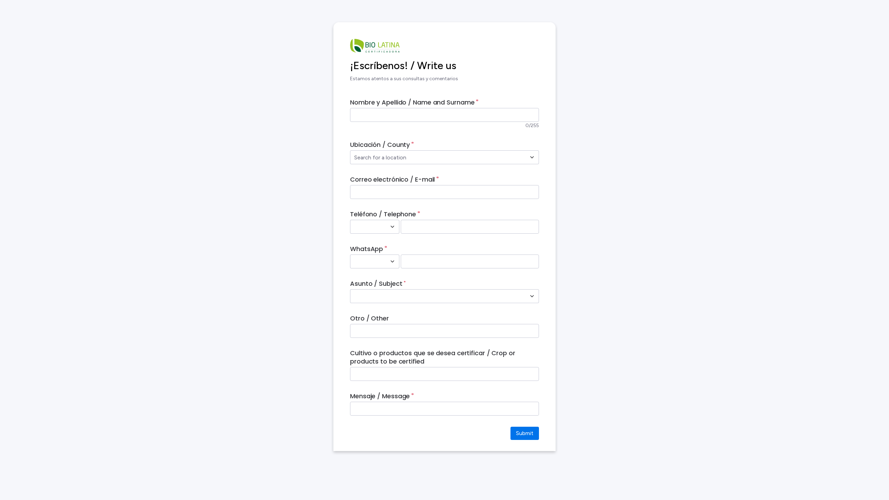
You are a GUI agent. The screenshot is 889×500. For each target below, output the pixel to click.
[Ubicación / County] (532, 157)
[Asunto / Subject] (532, 296)
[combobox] (437, 157)
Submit (524, 433)
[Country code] (392, 226)
